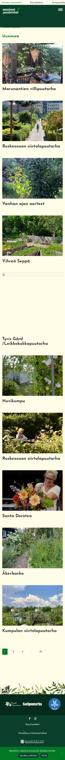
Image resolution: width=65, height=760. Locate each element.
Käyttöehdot (33, 724)
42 (40, 651)
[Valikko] (60, 10)
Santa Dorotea (17, 516)
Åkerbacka (13, 573)
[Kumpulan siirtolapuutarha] (32, 605)
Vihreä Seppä (16, 261)
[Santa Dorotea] (32, 490)
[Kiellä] (61, 753)
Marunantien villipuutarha (29, 89)
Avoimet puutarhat (12, 3)
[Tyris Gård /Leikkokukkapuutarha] (32, 303)
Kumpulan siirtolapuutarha (29, 631)
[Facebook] (30, 718)
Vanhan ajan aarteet (23, 204)
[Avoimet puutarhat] (11, 10)
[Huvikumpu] (32, 375)
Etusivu (5, 27)
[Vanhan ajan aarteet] (32, 178)
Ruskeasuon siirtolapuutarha (31, 146)
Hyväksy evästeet (28, 755)
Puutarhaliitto (36, 3)
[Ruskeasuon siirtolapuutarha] (32, 121)
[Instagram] (35, 718)
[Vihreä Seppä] (32, 235)
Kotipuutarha (58, 3)
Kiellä (44, 755)
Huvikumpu (13, 401)
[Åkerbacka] (32, 548)
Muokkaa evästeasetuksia (32, 733)
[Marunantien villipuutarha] (32, 63)
